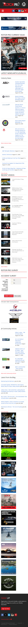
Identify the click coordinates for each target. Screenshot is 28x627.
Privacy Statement (13, 624)
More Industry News (6, 143)
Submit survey (9, 296)
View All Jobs (4, 173)
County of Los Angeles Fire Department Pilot (13, 163)
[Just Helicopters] (14, 4)
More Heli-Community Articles (8, 373)
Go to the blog (4, 411)
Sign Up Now (5, 608)
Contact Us (20, 623)
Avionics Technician (7, 154)
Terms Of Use (4, 624)
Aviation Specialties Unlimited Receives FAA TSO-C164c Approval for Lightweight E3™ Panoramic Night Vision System (20, 86)
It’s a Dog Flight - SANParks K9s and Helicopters (19, 360)
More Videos (4, 266)
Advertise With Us (6, 619)
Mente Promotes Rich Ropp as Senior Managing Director (20, 98)
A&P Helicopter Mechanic (8, 151)
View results (17, 296)
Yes (14, 280)
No (14, 283)
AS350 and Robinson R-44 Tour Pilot (11, 158)
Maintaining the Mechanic (7, 381)
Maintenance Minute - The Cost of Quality (11, 407)
